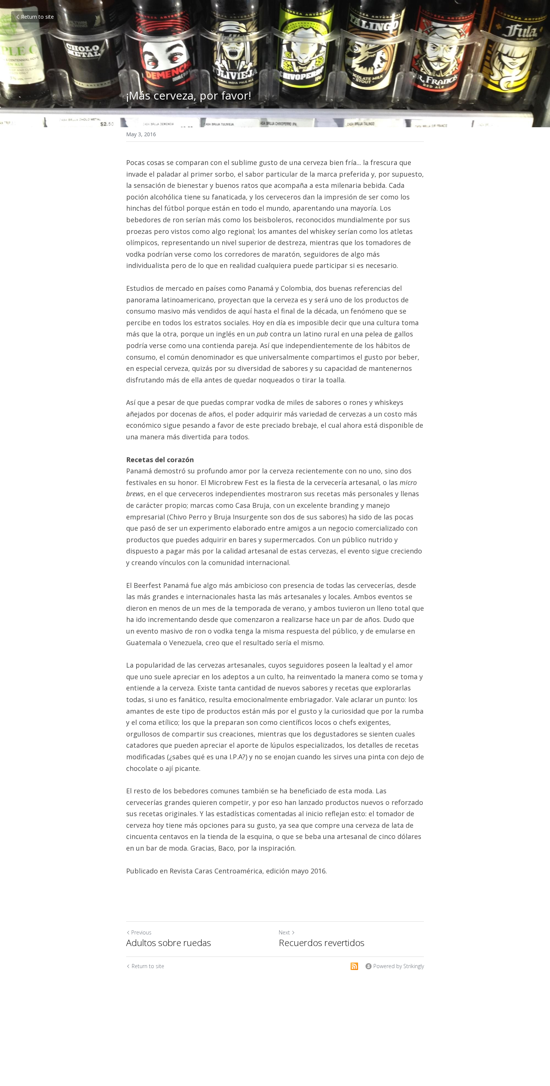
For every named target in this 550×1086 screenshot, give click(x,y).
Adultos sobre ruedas (168, 942)
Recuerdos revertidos (321, 942)
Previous (141, 932)
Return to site (37, 16)
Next (284, 932)
